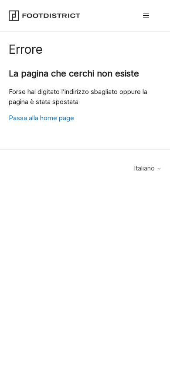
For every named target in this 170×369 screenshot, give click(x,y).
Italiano (145, 168)
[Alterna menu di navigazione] (146, 16)
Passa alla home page (41, 118)
